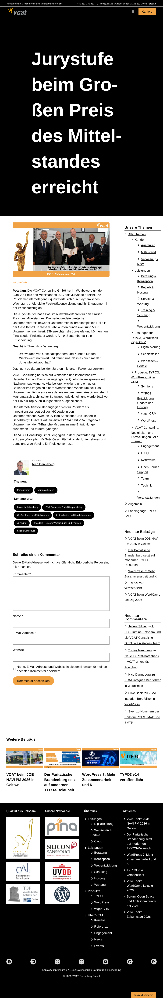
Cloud (98, 841)
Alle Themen (137, 234)
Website (18, 650)
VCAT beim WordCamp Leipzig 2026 (140, 885)
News (98, 939)
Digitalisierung (150, 347)
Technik (146, 485)
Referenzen (102, 926)
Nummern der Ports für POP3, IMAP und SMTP (142, 717)
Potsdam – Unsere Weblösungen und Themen (57, 523)
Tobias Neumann (140, 650)
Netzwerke (148, 460)
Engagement (23, 490)
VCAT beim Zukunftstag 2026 (139, 914)
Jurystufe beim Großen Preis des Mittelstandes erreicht (76, 123)
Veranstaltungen (46, 490)
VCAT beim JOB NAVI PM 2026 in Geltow (20, 779)
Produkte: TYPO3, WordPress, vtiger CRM (145, 377)
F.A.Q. (145, 453)
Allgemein (135, 504)
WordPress (148, 420)
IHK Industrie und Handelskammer (73, 515)
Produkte (94, 891)
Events (99, 946)
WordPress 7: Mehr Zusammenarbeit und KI (99, 779)
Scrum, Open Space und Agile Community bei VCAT (141, 901)
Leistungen (142, 270)
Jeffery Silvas (137, 626)
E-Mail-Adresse (24, 633)
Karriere (147, 11)
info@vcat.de (106, 3)
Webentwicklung (105, 865)
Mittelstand (148, 252)
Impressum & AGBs (63, 970)
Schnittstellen (150, 354)
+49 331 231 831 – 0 (87, 3)
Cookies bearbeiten (143, 995)
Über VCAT (95, 915)
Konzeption (102, 859)
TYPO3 (99, 896)
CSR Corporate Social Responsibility (64, 507)
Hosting (99, 878)
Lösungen (95, 819)
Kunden (140, 239)
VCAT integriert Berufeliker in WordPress (140, 698)
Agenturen (148, 245)
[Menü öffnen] (133, 12)
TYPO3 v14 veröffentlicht (131, 777)
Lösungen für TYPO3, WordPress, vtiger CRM (145, 337)
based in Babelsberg (27, 507)
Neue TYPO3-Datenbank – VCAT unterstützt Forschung (141, 661)
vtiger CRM (148, 413)
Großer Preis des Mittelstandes (33, 515)
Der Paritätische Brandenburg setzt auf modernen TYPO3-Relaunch (60, 782)
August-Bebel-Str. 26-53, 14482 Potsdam (135, 3)
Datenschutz (83, 970)
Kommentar (22, 574)
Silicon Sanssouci (26, 530)
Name (18, 616)
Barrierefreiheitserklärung (106, 970)
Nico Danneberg (43, 464)
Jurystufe (21, 523)
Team (145, 478)
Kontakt (46, 970)
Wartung (100, 884)
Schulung (100, 872)
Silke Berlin (136, 693)
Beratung (100, 852)
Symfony (147, 386)
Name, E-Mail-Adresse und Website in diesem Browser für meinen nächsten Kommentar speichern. (62, 669)
